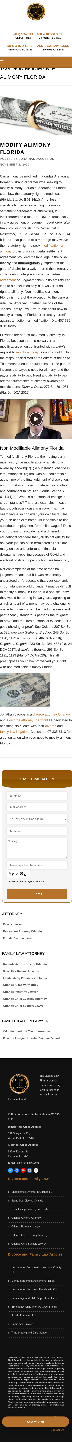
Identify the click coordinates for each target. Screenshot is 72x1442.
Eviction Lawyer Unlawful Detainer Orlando (32, 1038)
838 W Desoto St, (18, 1151)
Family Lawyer (13, 924)
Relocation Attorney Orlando (22, 931)
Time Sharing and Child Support (29, 1332)
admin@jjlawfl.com (28, 1162)
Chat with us (35, 1421)
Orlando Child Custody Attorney (25, 998)
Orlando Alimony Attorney (20, 984)
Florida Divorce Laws (17, 938)
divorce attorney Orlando (51, 714)
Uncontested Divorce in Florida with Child (35, 1289)
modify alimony (27, 352)
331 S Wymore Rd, (19, 1133)
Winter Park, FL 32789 (21, 1138)
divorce (51, 726)
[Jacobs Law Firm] (36, 12)
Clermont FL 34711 (19, 1156)
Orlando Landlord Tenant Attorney (26, 1031)
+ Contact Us (56, 1429)
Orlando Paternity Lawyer (20, 991)
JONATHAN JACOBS (34, 158)
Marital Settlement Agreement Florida (32, 1280)
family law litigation (14, 732)
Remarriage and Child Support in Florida (34, 1298)
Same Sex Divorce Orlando (21, 971)
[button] (36, 419)
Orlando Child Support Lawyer (23, 1005)
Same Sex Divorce (22, 1324)
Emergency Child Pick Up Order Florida (34, 1306)
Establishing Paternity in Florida (25, 978)
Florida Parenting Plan (24, 1315)
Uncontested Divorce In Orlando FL (27, 964)
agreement (8, 280)
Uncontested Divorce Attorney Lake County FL (36, 1269)
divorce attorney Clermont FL (31, 720)
